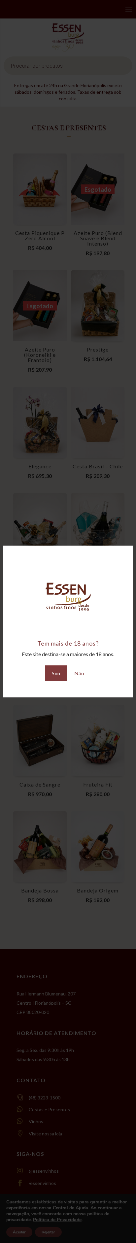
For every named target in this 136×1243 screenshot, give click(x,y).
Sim (56, 673)
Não (79, 673)
